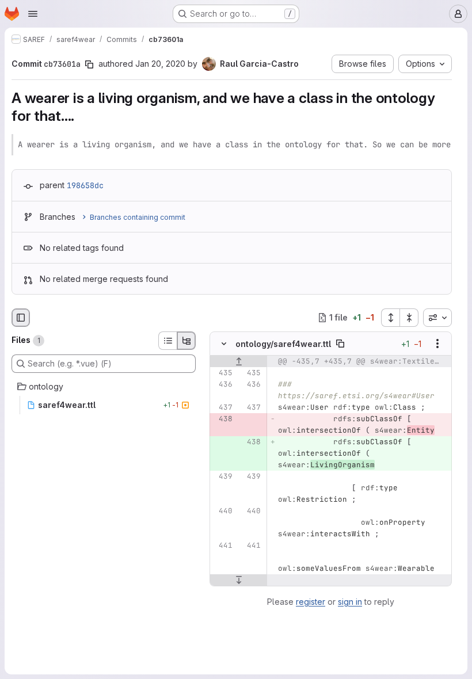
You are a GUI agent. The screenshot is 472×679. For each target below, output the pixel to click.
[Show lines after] (238, 580)
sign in (350, 601)
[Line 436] (223, 384)
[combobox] (437, 317)
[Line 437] (223, 407)
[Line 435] (223, 373)
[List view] (167, 340)
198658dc (85, 185)
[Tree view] (186, 340)
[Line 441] (223, 545)
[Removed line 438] (223, 419)
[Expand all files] (390, 317)
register (310, 601)
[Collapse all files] (409, 317)
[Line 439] (223, 476)
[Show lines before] (238, 361)
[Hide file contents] (224, 343)
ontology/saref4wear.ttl (283, 343)
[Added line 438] (251, 442)
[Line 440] (223, 511)
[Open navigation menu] (33, 14)
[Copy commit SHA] (89, 64)
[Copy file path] (340, 343)
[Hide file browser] (21, 317)
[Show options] (437, 343)
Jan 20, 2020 (160, 63)
